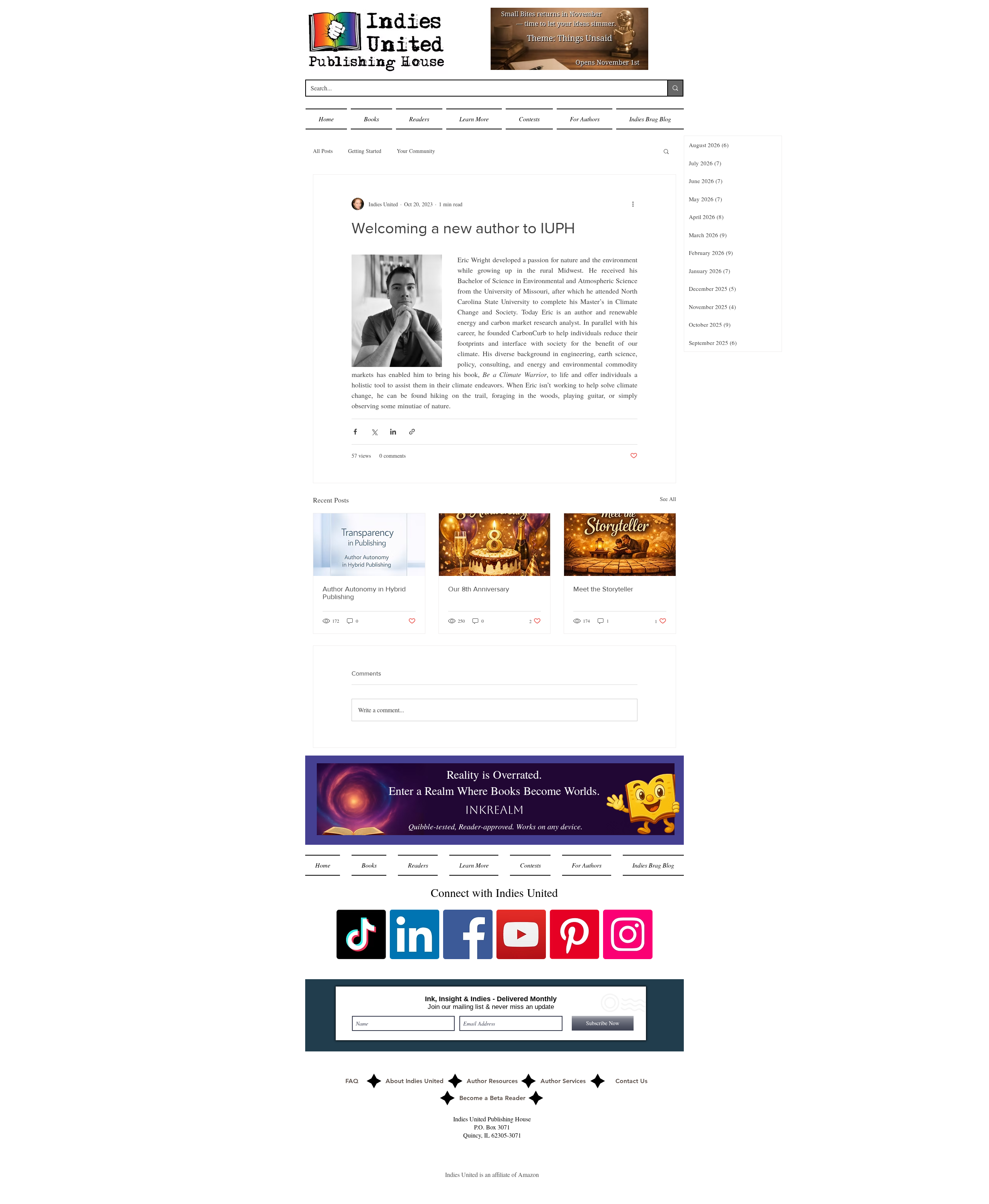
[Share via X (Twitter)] (374, 431)
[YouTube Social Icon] (521, 934)
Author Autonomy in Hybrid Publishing (364, 593)
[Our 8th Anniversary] (495, 544)
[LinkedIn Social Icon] (414, 934)
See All (668, 499)
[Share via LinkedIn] (393, 431)
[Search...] (675, 88)
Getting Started (364, 151)
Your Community (416, 151)
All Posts (323, 151)
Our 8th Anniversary (478, 589)
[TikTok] (361, 934)
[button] (371, 119)
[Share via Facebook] (355, 431)
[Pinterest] (574, 934)
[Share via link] (412, 431)
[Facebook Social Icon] (468, 934)
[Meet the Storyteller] (620, 544)
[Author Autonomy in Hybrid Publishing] (369, 544)
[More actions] (632, 204)
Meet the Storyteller (603, 589)
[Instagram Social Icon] (628, 934)
